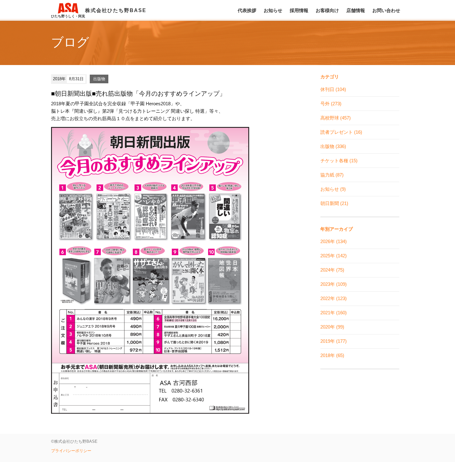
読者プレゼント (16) (341, 132)
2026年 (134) (333, 241)
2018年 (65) (332, 355)
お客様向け (327, 10)
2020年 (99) (332, 326)
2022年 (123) (333, 298)
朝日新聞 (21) (334, 203)
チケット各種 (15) (339, 160)
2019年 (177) (333, 341)
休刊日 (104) (333, 89)
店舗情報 (355, 10)
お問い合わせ (386, 10)
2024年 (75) (332, 269)
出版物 (99, 78)
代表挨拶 (247, 10)
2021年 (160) (333, 312)
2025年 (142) (333, 255)
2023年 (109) (333, 284)
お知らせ (273, 10)
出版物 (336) (333, 146)
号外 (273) (330, 103)
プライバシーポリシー (71, 450)
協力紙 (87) (332, 174)
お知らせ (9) (333, 189)
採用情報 (299, 10)
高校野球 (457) (335, 117)
